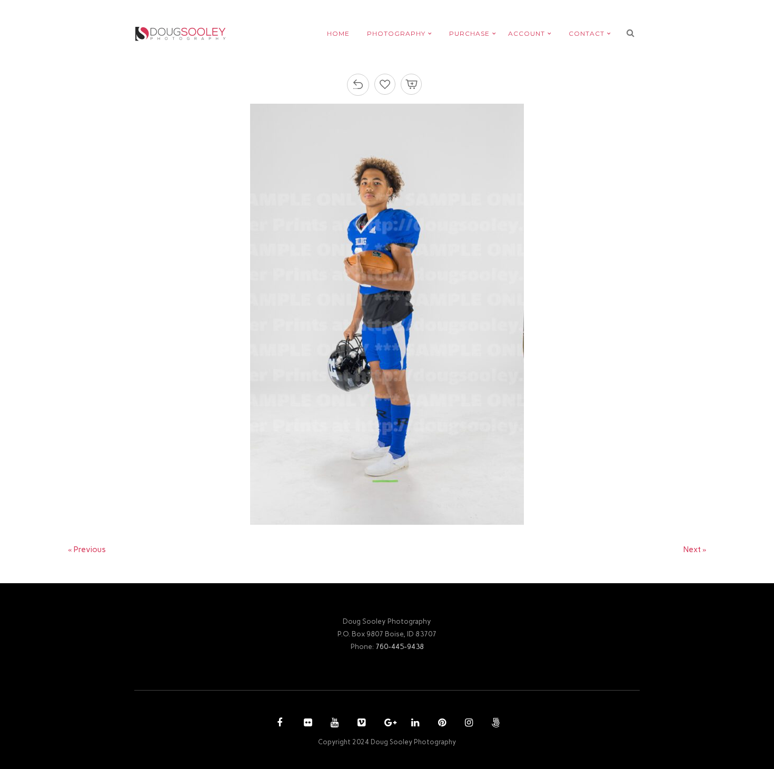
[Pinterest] (440, 723)
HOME (338, 33)
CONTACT (586, 33)
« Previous (87, 549)
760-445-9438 (399, 646)
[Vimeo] (360, 723)
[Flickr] (306, 723)
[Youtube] (333, 723)
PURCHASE (469, 33)
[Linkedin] (414, 723)
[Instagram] (467, 723)
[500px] (494, 723)
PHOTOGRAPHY (396, 33)
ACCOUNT (526, 33)
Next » (695, 549)
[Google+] (387, 723)
